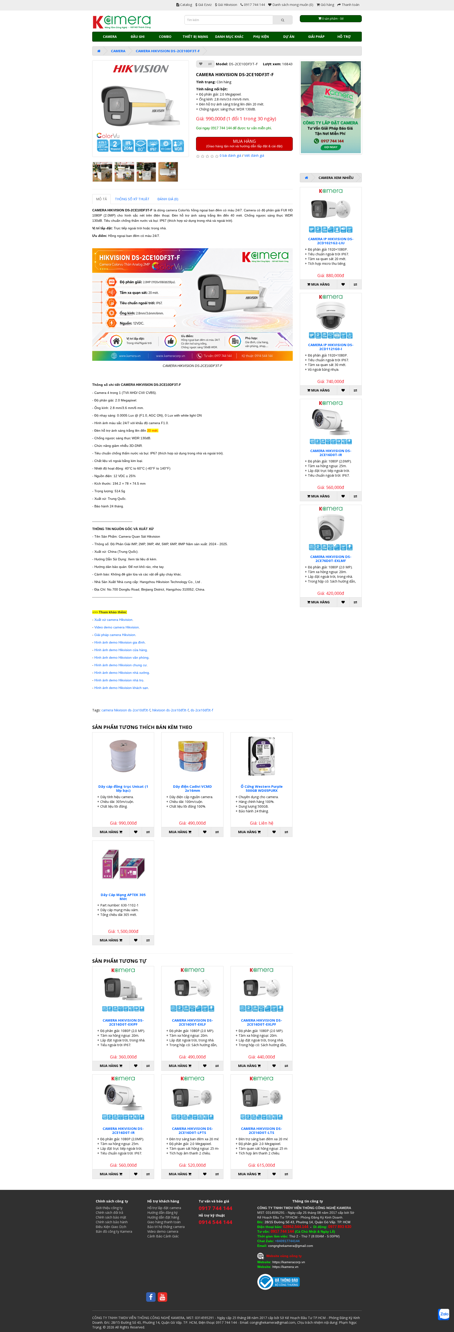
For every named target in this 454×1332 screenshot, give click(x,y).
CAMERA (110, 36)
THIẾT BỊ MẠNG (195, 36)
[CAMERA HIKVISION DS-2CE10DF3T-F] (140, 108)
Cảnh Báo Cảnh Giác (163, 1236)
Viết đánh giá (254, 155)
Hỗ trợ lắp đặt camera (164, 1208)
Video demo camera (162, 1231)
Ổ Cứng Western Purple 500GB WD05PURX (262, 788)
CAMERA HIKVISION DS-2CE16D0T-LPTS (192, 1130)
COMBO (165, 36)
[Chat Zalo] (443, 1314)
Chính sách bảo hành (112, 1222)
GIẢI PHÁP (316, 36)
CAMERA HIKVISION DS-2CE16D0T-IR (123, 1130)
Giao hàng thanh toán (164, 1222)
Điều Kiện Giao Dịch (111, 1226)
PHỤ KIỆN (261, 36)
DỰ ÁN (288, 36)
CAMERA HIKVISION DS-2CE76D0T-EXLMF (330, 558)
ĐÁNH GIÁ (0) (167, 199)
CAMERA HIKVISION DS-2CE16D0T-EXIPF (123, 1022)
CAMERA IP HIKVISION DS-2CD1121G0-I (331, 346)
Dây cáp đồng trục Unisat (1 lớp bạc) (123, 788)
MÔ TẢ (101, 199)
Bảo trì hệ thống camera (166, 1226)
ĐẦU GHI (137, 36)
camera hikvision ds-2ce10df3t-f (125, 710)
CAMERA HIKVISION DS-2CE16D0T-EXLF (192, 1022)
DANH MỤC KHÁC (229, 36)
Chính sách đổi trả (109, 1212)
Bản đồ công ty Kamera (114, 1231)
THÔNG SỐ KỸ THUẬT (132, 199)
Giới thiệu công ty (109, 1208)
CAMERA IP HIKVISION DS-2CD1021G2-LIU (331, 240)
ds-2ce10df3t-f (202, 710)
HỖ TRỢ (344, 36)
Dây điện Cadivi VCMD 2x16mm (192, 788)
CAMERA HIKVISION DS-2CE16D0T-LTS (261, 1130)
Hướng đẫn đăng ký (162, 1212)
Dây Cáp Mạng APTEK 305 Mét (123, 896)
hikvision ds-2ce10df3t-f (170, 710)
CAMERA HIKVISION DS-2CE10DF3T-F (168, 50)
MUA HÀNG (244, 143)
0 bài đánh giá (230, 155)
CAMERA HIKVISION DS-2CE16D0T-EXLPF (261, 1022)
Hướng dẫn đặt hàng (163, 1217)
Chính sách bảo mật (111, 1217)
